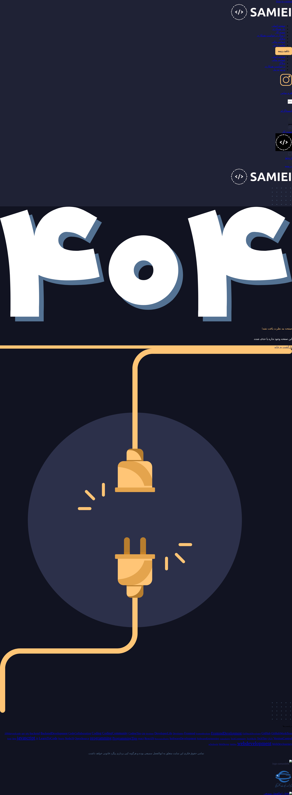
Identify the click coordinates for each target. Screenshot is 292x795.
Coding (97, 733)
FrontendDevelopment (226, 733)
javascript (26, 737)
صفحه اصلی (278, 25)
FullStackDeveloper (251, 733)
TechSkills (251, 738)
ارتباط (288, 158)
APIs (27, 734)
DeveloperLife (163, 733)
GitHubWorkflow (281, 733)
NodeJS (69, 738)
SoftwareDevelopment (182, 738)
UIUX (270, 738)
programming (101, 738)
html (9, 738)
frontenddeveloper (203, 734)
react (141, 738)
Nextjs (61, 738)
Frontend (189, 733)
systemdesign (225, 739)
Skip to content (284, 1)
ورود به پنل (279, 69)
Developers (178, 733)
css (143, 733)
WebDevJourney (282, 744)
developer (150, 733)
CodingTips (134, 733)
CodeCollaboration (79, 733)
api (23, 733)
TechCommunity (238, 738)
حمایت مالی (278, 41)
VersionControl (282, 738)
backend (35, 733)
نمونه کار (280, 32)
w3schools (213, 744)
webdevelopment (254, 743)
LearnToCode (48, 738)
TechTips (262, 738)
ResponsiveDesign (162, 739)
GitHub (266, 733)
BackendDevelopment (54, 733)
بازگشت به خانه (283, 347)
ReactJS (149, 738)
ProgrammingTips (124, 738)
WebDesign (224, 744)
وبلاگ (282, 38)
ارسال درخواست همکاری (271, 35)
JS (37, 738)
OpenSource (82, 738)
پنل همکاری (278, 29)
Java (14, 738)
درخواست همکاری (275, 66)
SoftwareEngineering (208, 738)
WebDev (233, 744)
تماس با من (278, 45)
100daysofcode (13, 733)
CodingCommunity (115, 733)
